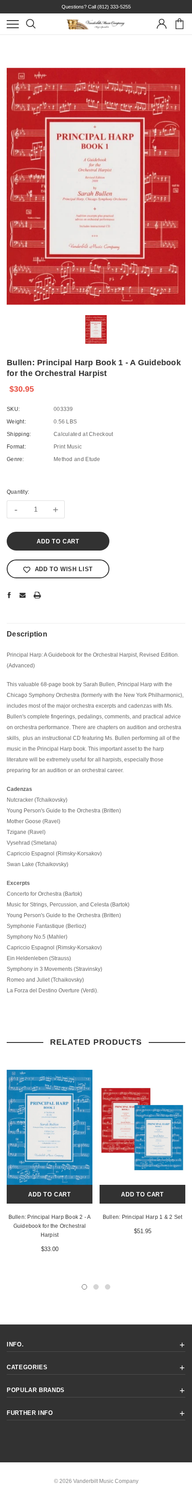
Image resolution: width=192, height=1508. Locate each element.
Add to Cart (49, 1194)
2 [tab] (96, 1287)
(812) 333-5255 (114, 6)
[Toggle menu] (13, 24)
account (161, 24)
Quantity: (18, 492)
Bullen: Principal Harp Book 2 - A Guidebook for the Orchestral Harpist (49, 1226)
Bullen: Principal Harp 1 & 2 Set (143, 1217)
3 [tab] (107, 1287)
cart (179, 24)
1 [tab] (84, 1287)
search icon (31, 24)
